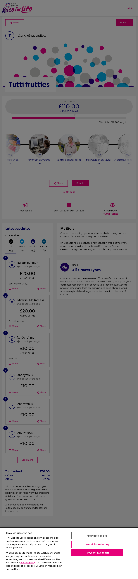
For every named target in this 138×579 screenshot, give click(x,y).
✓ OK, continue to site (97, 552)
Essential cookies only (97, 544)
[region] (69, 553)
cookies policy (27, 562)
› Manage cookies (97, 535)
